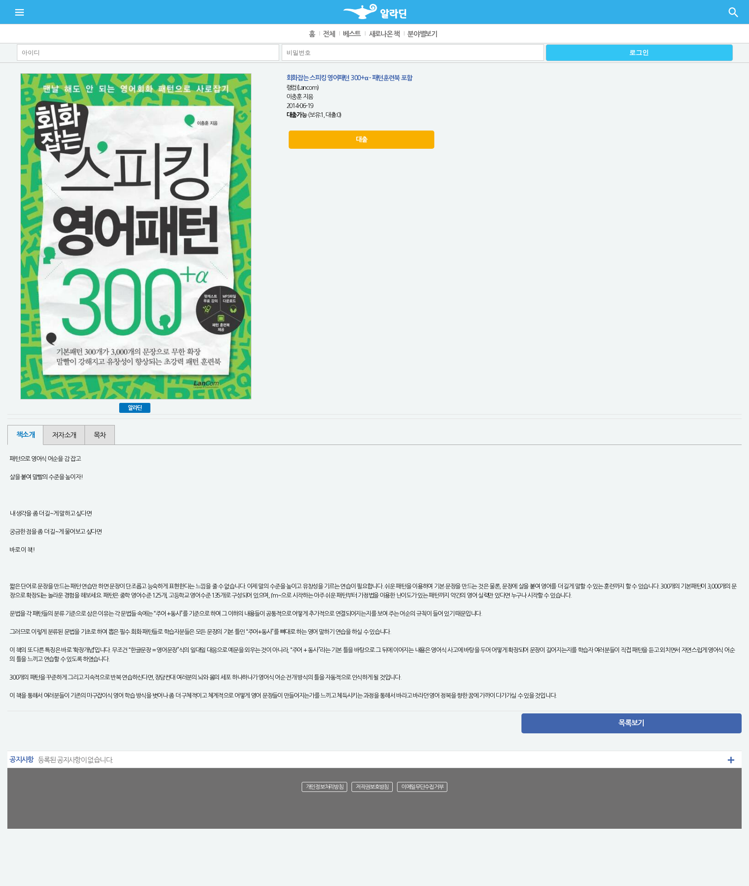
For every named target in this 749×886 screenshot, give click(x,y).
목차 (99, 435)
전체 (329, 34)
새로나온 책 (384, 34)
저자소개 (64, 435)
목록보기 (631, 723)
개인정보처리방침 (324, 787)
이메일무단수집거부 (422, 787)
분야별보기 (422, 34)
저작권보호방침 (372, 787)
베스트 (352, 34)
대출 (361, 139)
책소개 (25, 435)
